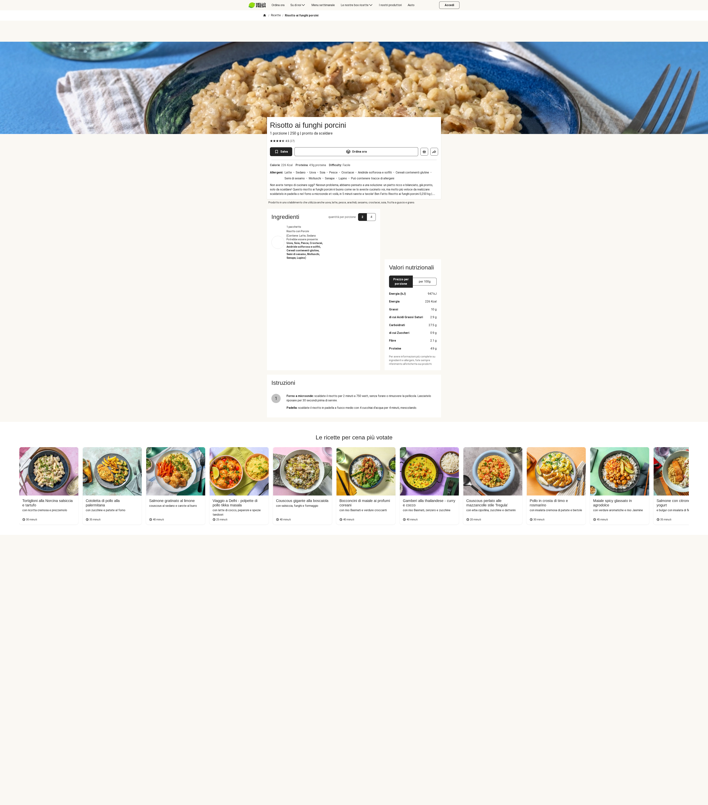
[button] (323, 217)
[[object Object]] (424, 152)
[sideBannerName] (412, 232)
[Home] (264, 15)
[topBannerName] (354, 31)
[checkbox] (271, 141)
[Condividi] (434, 152)
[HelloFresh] (257, 5)
